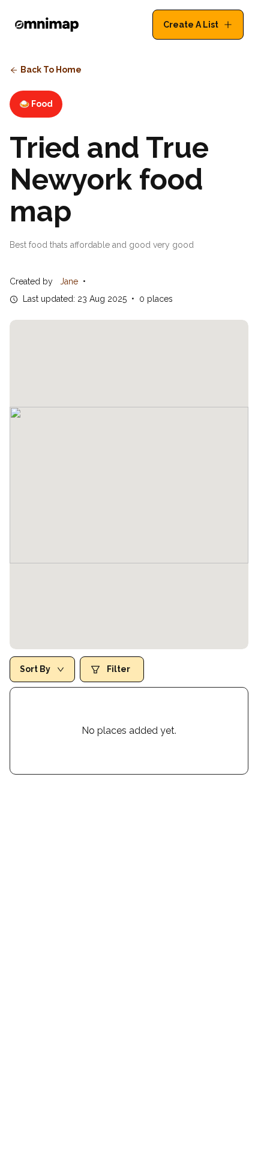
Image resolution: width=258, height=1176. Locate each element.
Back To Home (51, 69)
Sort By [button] (35, 669)
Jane (69, 281)
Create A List (190, 24)
